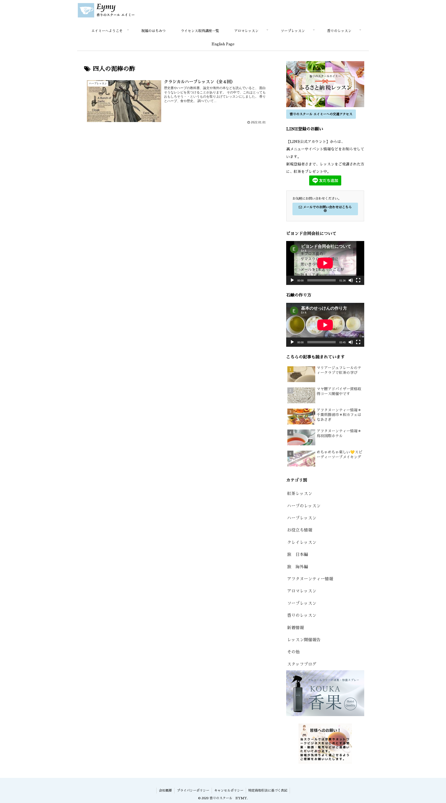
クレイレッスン (301, 542)
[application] (325, 263)
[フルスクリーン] (358, 280)
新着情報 (295, 628)
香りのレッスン (301, 615)
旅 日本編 (297, 554)
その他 (293, 652)
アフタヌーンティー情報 (310, 579)
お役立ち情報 (299, 530)
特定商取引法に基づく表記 (267, 790)
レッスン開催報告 (304, 640)
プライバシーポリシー (193, 790)
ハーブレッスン (301, 518)
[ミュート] (350, 280)
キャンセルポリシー (228, 790)
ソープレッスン (301, 603)
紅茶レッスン (299, 494)
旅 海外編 (297, 567)
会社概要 (165, 790)
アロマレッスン (301, 591)
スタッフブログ (301, 664)
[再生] (292, 280)
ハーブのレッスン (304, 506)
